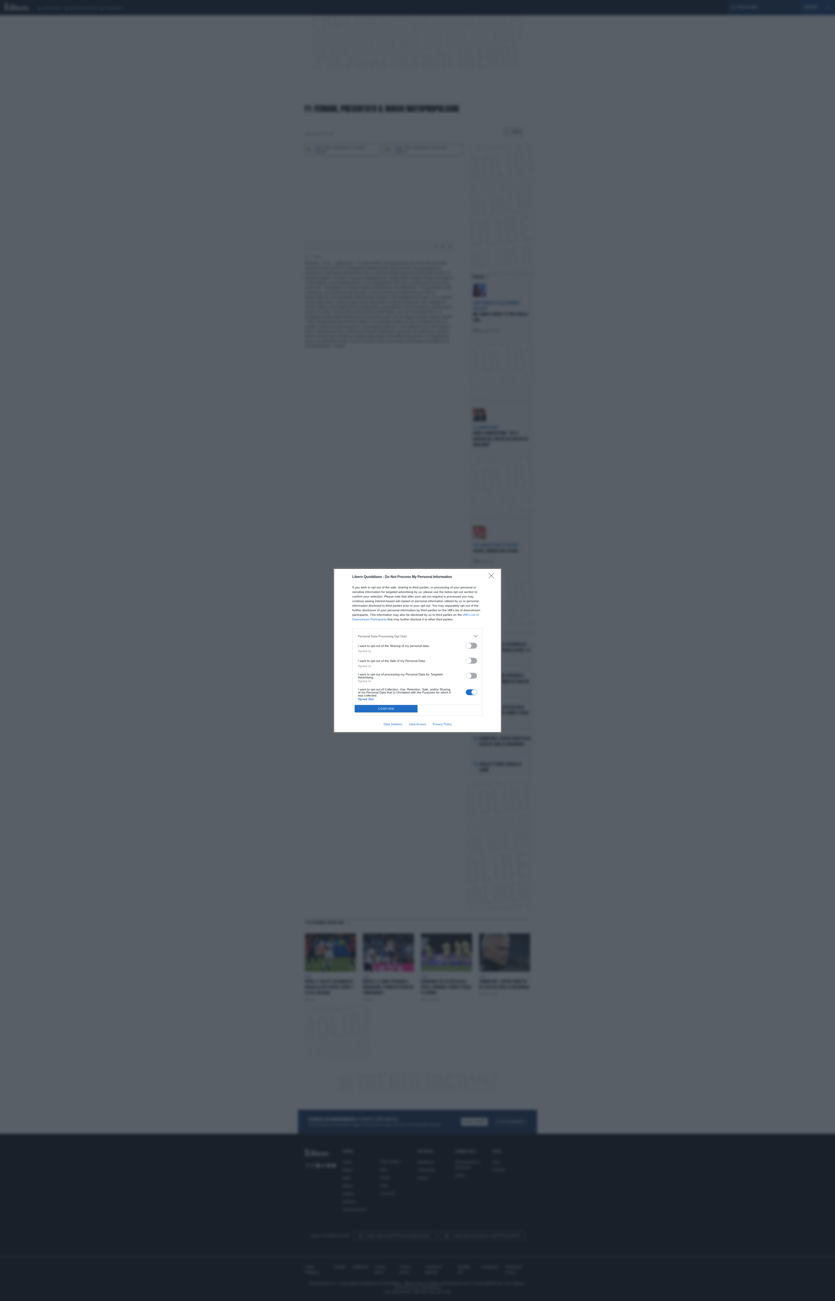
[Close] (493, 577)
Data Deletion (393, 724)
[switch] (471, 646)
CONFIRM (386, 708)
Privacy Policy (442, 724)
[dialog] (417, 650)
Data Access (417, 724)
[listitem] (417, 636)
